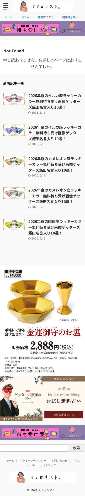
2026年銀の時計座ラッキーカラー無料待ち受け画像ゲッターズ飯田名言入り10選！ (55, 227)
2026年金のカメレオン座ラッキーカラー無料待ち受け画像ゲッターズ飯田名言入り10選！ (55, 195)
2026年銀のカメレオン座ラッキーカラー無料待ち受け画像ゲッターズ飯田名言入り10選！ (55, 164)
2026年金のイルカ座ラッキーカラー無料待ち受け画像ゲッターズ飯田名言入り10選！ (54, 132)
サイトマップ (48, 465)
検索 (76, 448)
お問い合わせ (59, 460)
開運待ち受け (70, 17)
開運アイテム (46, 17)
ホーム (9, 17)
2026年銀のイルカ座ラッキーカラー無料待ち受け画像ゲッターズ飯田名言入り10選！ (54, 101)
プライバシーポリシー (33, 460)
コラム (25, 17)
